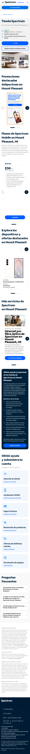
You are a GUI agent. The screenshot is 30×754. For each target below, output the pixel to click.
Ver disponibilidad (15, 7)
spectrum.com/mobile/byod (15, 658)
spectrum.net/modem (19, 644)
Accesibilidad (4, 728)
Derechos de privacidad (7, 726)
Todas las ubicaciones (8, 14)
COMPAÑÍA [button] (8, 709)
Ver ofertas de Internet (15, 358)
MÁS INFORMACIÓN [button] (12, 718)
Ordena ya (21, 2)
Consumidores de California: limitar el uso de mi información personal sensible (13, 735)
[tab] (15, 709)
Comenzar (15, 217)
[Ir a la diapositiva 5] (19, 127)
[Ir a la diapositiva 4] (18, 127)
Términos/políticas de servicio (8, 738)
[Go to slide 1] (13, 293)
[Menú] (3, 2)
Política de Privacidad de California (9, 730)
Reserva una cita (15, 445)
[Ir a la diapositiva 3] (18, 224)
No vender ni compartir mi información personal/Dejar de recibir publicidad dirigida (14, 732)
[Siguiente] (27, 108)
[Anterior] (3, 108)
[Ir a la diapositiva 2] (15, 127)
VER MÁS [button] (7, 713)
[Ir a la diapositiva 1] (12, 127)
